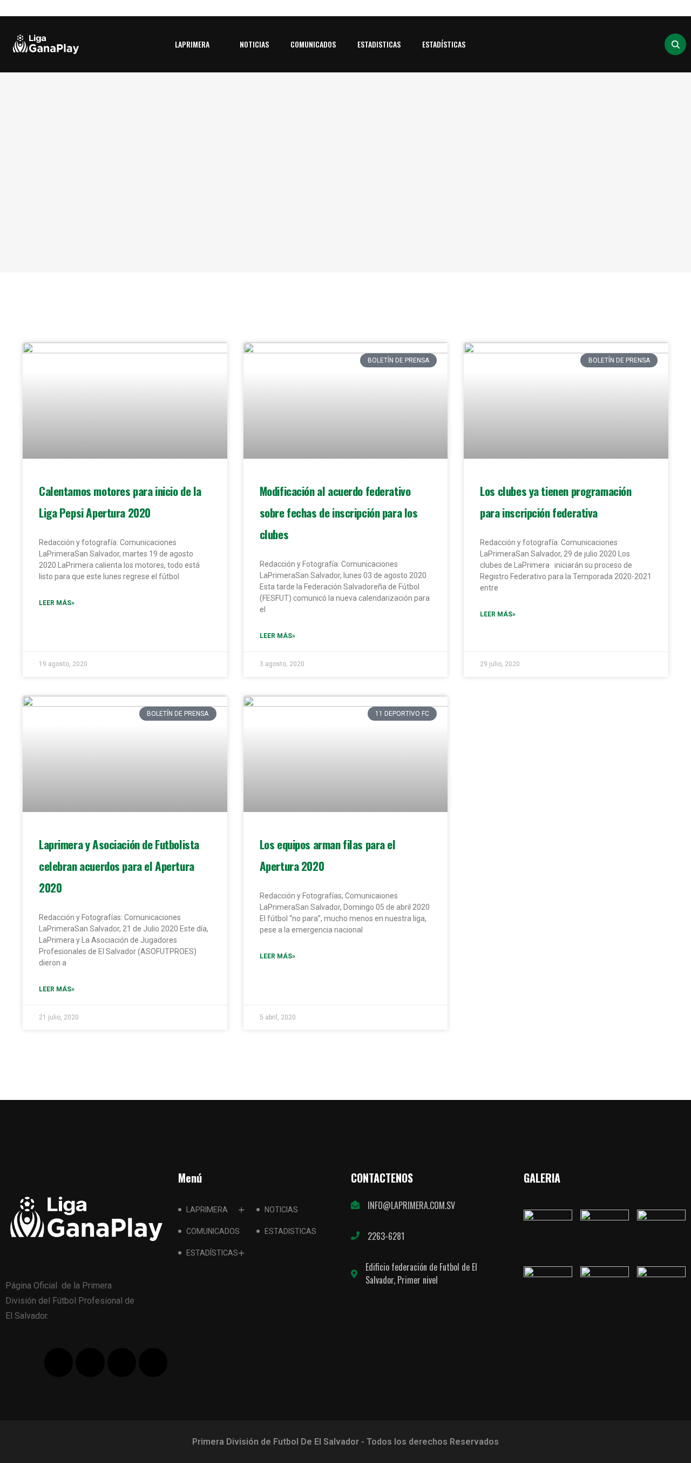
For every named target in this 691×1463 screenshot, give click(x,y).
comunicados (313, 44)
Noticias (254, 44)
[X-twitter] (90, 1362)
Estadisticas (379, 44)
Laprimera (192, 44)
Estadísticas (443, 44)
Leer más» (56, 603)
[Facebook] (58, 1362)
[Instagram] (153, 1362)
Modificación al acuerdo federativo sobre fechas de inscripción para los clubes (339, 512)
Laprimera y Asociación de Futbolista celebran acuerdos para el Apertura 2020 (119, 866)
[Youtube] (121, 1362)
